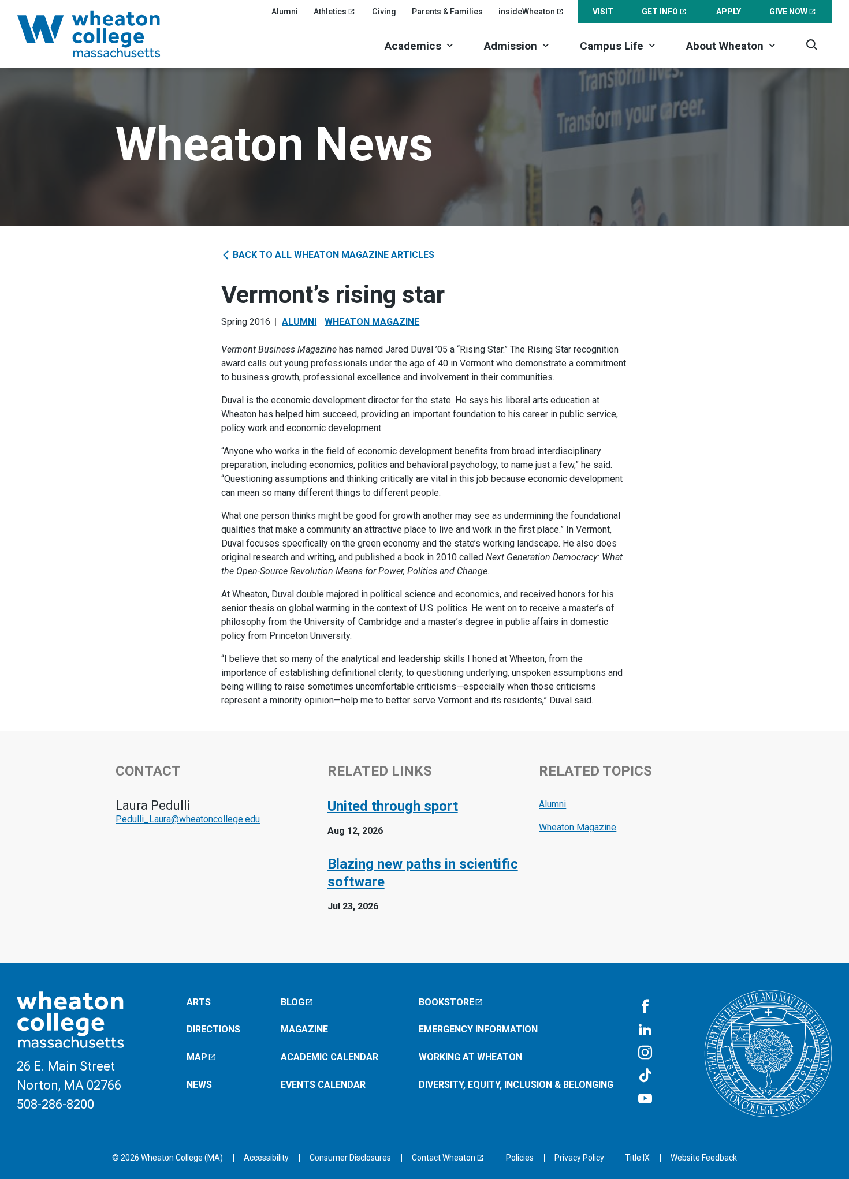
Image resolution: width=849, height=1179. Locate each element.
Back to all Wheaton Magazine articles (332, 254)
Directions (213, 1029)
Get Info (660, 11)
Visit (603, 11)
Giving (384, 11)
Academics (413, 46)
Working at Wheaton (470, 1056)
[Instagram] (645, 1053)
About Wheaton (725, 46)
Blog (292, 1002)
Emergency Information (478, 1029)
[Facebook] (645, 1007)
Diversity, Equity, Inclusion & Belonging (516, 1084)
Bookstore (446, 1002)
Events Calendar (323, 1084)
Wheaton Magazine (372, 321)
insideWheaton (526, 11)
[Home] (104, 34)
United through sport (392, 806)
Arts (199, 1002)
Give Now (788, 11)
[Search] (812, 45)
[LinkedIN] (645, 1030)
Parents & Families (447, 11)
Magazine (304, 1029)
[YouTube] (645, 1099)
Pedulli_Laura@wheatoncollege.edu (188, 819)
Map (197, 1056)
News (199, 1084)
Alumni (284, 11)
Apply (728, 11)
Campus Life (611, 46)
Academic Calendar (329, 1056)
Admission (510, 46)
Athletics (330, 11)
